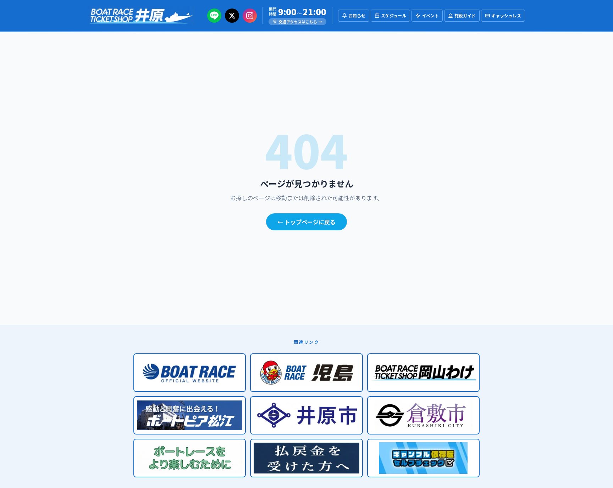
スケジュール (393, 15)
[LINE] (214, 16)
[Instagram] (250, 16)
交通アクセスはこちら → (300, 21)
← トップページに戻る (306, 222)
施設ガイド (465, 15)
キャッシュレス (506, 15)
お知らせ (356, 15)
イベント (430, 15)
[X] (232, 16)
